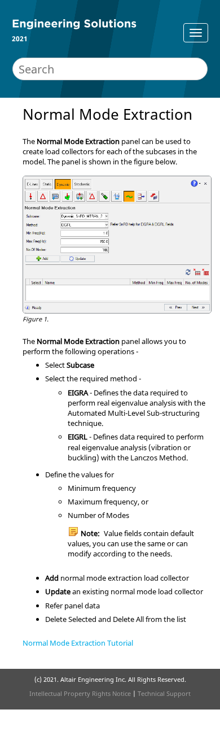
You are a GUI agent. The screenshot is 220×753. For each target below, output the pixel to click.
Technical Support (164, 693)
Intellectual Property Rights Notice (80, 693)
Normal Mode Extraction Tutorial (78, 643)
